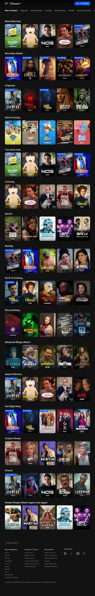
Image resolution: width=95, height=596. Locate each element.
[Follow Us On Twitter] (71, 553)
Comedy (48, 10)
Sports (7, 566)
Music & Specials (84, 10)
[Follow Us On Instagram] (84, 553)
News (7, 572)
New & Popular (11, 10)
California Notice (30, 566)
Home (7, 553)
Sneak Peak (9, 575)
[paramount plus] (15, 3)
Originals (24, 10)
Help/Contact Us (50, 553)
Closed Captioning (50, 555)
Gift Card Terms (30, 555)
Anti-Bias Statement (51, 566)
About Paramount (50, 564)
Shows (7, 555)
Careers (47, 561)
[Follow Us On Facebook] (65, 553)
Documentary (60, 10)
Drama (71, 10)
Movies (7, 558)
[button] (6, 4)
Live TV (7, 564)
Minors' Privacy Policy (32, 564)
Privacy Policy (29, 558)
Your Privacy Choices (32, 561)
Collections (8, 561)
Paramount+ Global (11, 577)
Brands (7, 569)
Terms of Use (29, 553)
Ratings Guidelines (50, 558)
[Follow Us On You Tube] (77, 553)
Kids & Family (36, 10)
